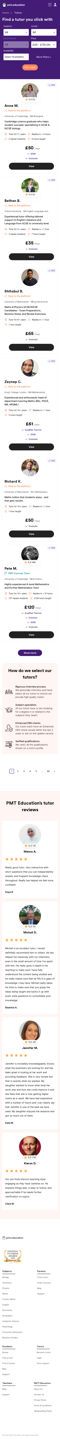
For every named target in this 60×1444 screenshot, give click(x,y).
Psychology (7, 1326)
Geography (7, 1315)
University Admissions (12, 1332)
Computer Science (10, 1321)
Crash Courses (44, 1283)
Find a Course (8, 1363)
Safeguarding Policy (43, 1411)
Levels (34, 26)
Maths (5, 1294)
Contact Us (39, 1394)
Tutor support (43, 1363)
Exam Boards (9, 38)
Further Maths (8, 1299)
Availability (8, 50)
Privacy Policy (40, 1400)
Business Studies (10, 1337)
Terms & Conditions (43, 1405)
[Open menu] (50, 4)
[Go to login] (55, 4)
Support (41, 1294)
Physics (5, 1288)
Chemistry (7, 1283)
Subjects (7, 26)
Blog (39, 1288)
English (5, 1304)
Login (39, 1358)
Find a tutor (42, 1277)
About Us (38, 1389)
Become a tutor (44, 1352)
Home (5, 12)
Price (33, 38)
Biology (5, 1277)
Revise (5, 1352)
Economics (7, 1310)
